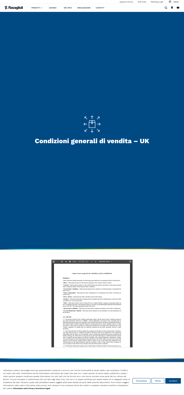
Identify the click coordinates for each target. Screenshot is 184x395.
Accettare (173, 381)
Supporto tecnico (126, 2)
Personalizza (141, 381)
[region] (92, 378)
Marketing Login (157, 2)
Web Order (142, 2)
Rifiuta (158, 381)
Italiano (176, 2)
